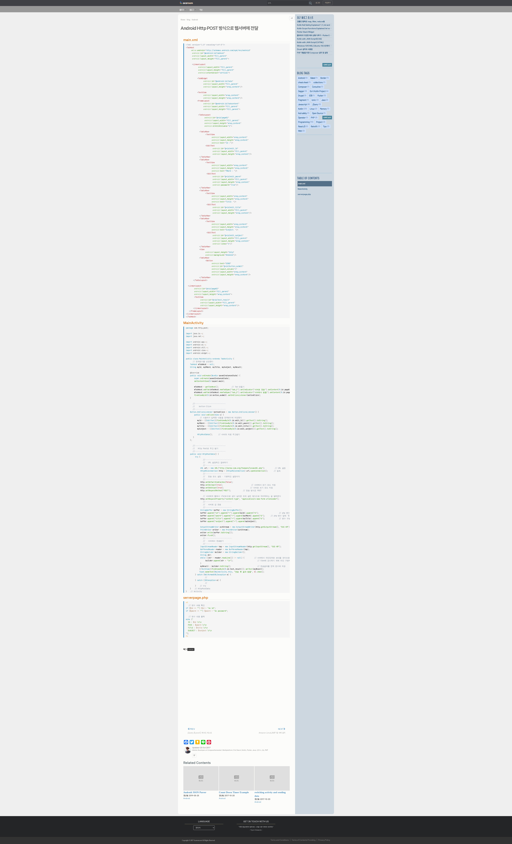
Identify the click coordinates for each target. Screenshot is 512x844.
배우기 (182, 9)
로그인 (318, 3)
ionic (314, 100)
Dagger (301, 91)
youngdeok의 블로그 (194, 755)
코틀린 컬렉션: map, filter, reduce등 (311, 21)
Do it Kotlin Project (318, 91)
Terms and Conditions (280, 840)
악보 (201, 9)
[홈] (186, 3)
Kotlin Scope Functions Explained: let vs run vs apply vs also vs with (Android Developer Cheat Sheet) (314, 28)
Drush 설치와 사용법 (305, 49)
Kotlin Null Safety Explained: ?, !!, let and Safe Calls (314, 25)
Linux (312, 109)
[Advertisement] (314, 154)
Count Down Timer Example (234, 792)
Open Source (317, 113)
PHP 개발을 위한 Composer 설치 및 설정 (312, 53)
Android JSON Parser (194, 792)
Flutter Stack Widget (305, 32)
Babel (312, 78)
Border (323, 78)
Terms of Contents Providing (303, 840)
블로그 (192, 9)
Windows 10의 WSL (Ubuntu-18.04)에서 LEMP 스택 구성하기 (314, 46)
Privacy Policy (324, 840)
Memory (323, 109)
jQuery (315, 104)
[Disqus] (236, 688)
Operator (301, 118)
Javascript (302, 104)
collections (318, 82)
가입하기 (328, 3)
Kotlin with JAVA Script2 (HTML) (310, 42)
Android (195, 20)
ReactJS (301, 126)
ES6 (310, 96)
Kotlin (300, 109)
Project (319, 122)
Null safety (302, 113)
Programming (304, 122)
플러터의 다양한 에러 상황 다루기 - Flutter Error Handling (314, 35)
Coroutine (316, 87)
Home (183, 20)
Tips (325, 126)
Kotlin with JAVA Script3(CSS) (309, 39)
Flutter (320, 96)
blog (188, 20)
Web (300, 131)
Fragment (302, 100)
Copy (287, 45)
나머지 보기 (327, 65)
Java (323, 100)
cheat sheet (303, 82)
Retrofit (314, 126)
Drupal (300, 96)
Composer (302, 87)
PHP (313, 118)
